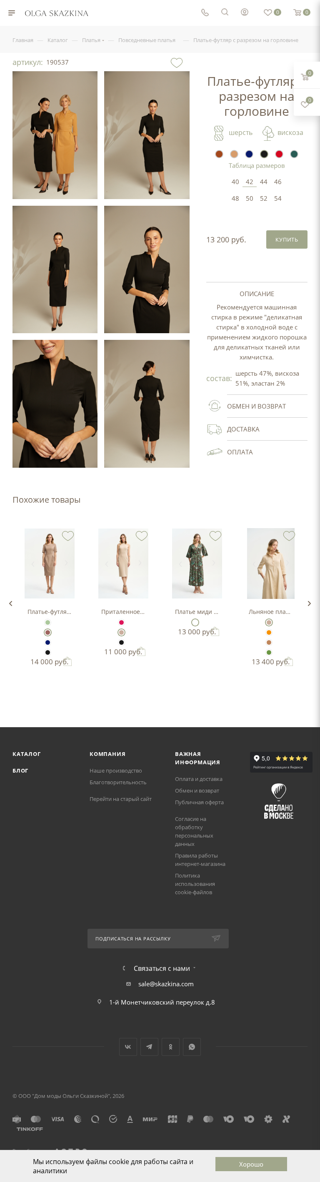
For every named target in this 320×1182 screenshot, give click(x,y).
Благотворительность (118, 782)
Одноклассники (171, 1047)
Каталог (26, 754)
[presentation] (10, 603)
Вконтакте (128, 1047)
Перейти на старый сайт (121, 799)
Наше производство (116, 770)
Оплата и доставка (198, 779)
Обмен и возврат (197, 790)
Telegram (149, 1047)
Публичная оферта (199, 802)
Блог (20, 770)
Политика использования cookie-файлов (195, 884)
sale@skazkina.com (166, 984)
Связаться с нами (162, 968)
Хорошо (251, 1164)
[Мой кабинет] (244, 13)
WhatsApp (192, 1047)
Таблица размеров (257, 165)
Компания (107, 754)
